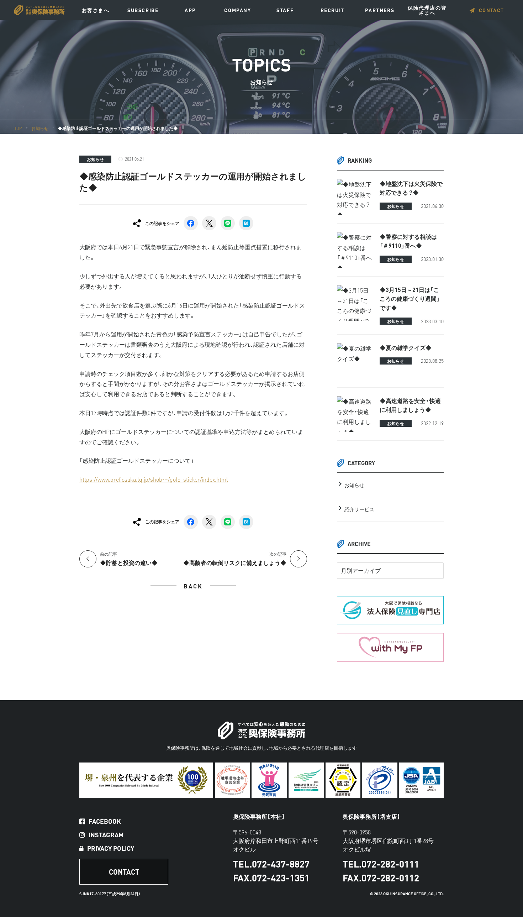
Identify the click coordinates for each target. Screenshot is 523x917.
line (228, 223)
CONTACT (491, 10)
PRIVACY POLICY (110, 848)
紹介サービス (359, 509)
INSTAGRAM (106, 835)
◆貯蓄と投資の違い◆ (129, 559)
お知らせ (95, 159)
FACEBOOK (105, 821)
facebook (191, 223)
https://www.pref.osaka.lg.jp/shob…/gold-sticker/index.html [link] (153, 479)
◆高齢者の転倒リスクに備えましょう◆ (234, 559)
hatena (246, 223)
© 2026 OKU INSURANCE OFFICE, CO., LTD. (407, 894)
